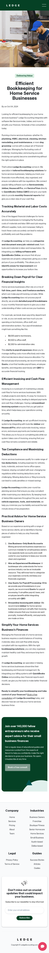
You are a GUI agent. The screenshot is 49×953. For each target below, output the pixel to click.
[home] (13, 5)
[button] (44, 5)
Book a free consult (17, 767)
